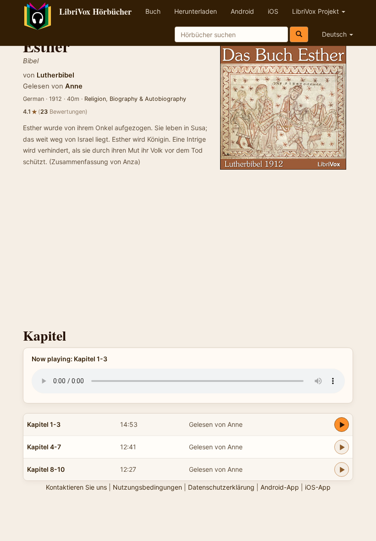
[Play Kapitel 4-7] (341, 447)
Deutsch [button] (335, 34)
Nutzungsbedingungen (147, 487)
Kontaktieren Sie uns (76, 487)
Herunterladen (195, 11)
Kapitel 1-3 (44, 424)
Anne (74, 86)
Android (242, 11)
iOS (273, 11)
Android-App (279, 487)
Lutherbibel (55, 75)
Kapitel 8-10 (46, 469)
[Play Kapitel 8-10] (341, 469)
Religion (95, 98)
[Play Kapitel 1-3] (341, 424)
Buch (152, 11)
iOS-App (318, 487)
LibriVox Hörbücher (95, 11)
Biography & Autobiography (148, 98)
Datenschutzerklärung (221, 487)
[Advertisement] (188, 250)
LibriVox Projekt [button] (316, 11)
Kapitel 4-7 (44, 447)
